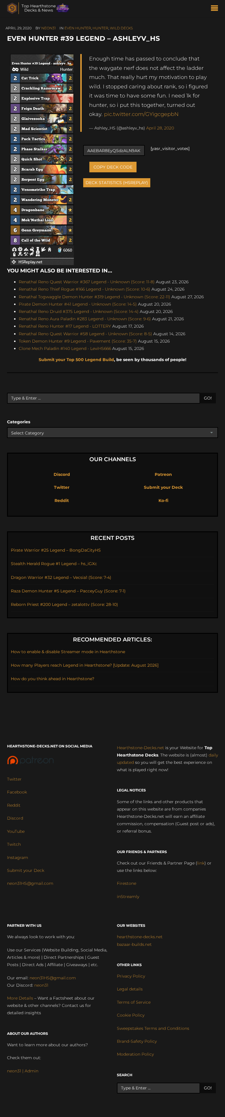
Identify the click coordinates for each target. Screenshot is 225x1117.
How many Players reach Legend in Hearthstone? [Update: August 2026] (84, 665)
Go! (208, 398)
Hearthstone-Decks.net (140, 747)
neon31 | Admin (22, 1071)
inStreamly (128, 896)
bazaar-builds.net (134, 944)
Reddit (61, 500)
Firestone (126, 883)
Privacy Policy (131, 976)
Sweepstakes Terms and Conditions (153, 1028)
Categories (18, 421)
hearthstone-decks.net (140, 936)
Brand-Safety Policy (137, 1041)
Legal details (130, 989)
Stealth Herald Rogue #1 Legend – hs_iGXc (54, 563)
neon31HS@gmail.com (30, 883)
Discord (62, 474)
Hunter (100, 28)
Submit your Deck (163, 487)
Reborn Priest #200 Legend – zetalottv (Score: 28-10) (64, 604)
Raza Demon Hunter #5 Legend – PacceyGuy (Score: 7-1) (68, 591)
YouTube (16, 831)
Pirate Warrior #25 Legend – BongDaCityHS (56, 550)
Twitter (61, 487)
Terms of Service (134, 1002)
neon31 (48, 28)
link (200, 863)
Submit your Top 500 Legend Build (76, 359)
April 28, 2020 (160, 128)
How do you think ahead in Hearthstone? (52, 678)
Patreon (163, 474)
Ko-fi (163, 500)
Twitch (14, 844)
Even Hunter (77, 28)
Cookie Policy (130, 1015)
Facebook (17, 792)
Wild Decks (121, 28)
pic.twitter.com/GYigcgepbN (141, 114)
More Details (20, 998)
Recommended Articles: (112, 639)
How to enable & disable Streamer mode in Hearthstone (68, 651)
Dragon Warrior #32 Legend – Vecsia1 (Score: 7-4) (61, 577)
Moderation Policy (135, 1054)
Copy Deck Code (112, 167)
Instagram (17, 857)
